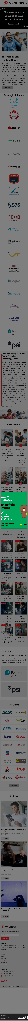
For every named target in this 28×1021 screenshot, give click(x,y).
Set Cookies (22, 1017)
